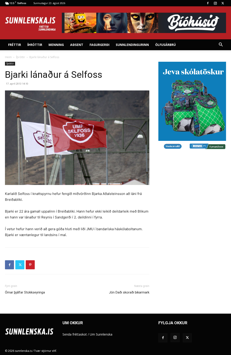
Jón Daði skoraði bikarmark (129, 292)
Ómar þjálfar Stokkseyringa (25, 292)
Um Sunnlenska (101, 334)
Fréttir (14, 45)
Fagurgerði (99, 45)
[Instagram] (215, 3)
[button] (220, 45)
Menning (56, 45)
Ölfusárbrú (165, 45)
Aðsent (76, 45)
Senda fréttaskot (74, 334)
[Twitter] (222, 3)
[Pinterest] (30, 264)
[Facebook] (207, 3)
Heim (8, 57)
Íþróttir (34, 45)
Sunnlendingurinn (132, 45)
